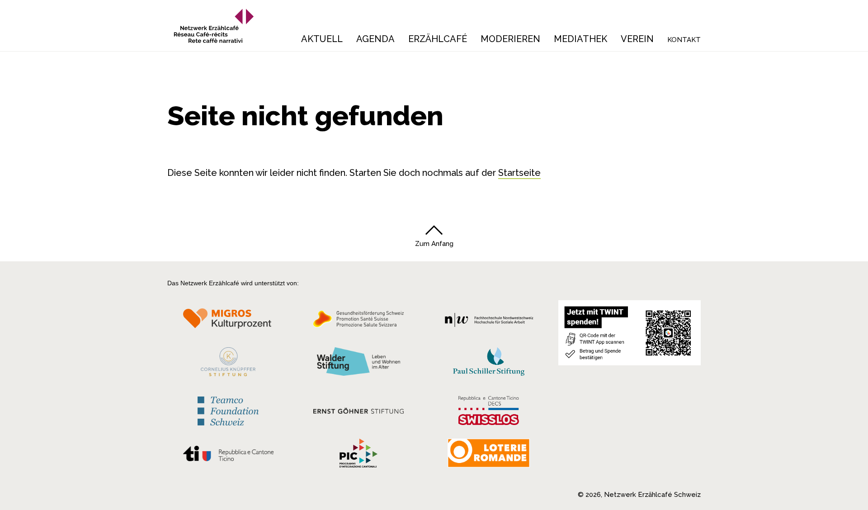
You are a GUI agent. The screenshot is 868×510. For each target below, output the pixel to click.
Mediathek (580, 38)
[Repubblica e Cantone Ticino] (228, 455)
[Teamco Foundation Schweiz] (228, 409)
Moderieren (510, 38)
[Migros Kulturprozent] (228, 321)
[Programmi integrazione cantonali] (358, 455)
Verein (637, 38)
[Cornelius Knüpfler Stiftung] (228, 364)
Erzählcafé (437, 38)
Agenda (375, 38)
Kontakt (684, 40)
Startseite (519, 172)
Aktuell (322, 38)
